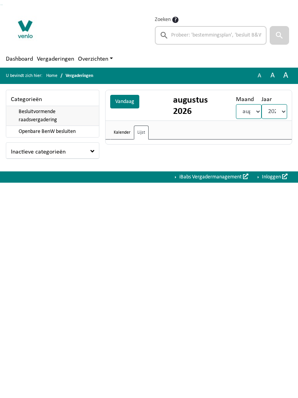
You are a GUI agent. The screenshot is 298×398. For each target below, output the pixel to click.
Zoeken (163, 20)
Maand (245, 99)
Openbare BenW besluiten (47, 131)
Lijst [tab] (141, 132)
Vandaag (124, 102)
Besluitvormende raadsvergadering (38, 116)
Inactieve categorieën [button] (38, 152)
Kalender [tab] (122, 132)
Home (51, 75)
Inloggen (271, 177)
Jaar (267, 99)
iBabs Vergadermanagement (210, 177)
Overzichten (93, 59)
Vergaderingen (55, 59)
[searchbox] (211, 35)
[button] (279, 35)
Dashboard (19, 59)
